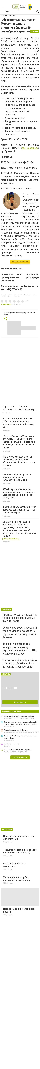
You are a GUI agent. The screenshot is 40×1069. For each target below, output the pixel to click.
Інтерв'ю (9, 687)
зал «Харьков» (30, 148)
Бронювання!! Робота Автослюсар (14, 865)
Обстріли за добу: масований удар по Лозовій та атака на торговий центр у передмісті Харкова (19, 632)
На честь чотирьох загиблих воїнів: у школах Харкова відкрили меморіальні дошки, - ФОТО (18, 422)
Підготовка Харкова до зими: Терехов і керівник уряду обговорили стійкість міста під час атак (18, 461)
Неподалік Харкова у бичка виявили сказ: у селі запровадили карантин (16, 477)
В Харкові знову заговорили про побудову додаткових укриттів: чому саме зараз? (19, 510)
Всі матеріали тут (20, 702)
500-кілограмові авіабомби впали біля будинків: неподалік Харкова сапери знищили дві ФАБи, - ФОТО (18, 493)
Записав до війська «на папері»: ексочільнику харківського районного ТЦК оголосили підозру (19, 648)
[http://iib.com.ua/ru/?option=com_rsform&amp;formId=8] (20, 263)
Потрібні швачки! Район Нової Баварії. (19, 910)
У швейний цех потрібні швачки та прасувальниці (16, 878)
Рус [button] (7, 11)
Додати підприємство (20, 757)
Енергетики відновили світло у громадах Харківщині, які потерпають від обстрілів (19, 663)
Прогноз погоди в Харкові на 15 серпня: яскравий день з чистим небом (19, 618)
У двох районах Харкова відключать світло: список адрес (19, 408)
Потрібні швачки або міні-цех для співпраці (18, 837)
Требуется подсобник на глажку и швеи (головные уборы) (20, 851)
